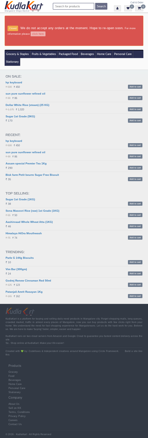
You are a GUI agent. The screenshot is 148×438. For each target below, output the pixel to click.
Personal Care (123, 54)
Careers (13, 420)
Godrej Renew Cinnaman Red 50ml (28, 280)
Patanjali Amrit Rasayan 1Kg (24, 291)
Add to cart (135, 86)
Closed (13, 28)
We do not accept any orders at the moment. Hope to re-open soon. (71, 30)
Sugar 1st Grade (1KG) (20, 199)
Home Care (104, 54)
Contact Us (15, 424)
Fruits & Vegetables (44, 54)
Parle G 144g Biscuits (20, 257)
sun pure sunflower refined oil (25, 93)
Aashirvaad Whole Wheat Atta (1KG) (29, 221)
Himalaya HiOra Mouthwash (24, 233)
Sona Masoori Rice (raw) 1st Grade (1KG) (32, 210)
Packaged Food (68, 54)
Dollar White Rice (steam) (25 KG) (27, 105)
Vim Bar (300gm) (16, 269)
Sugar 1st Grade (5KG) (20, 116)
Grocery (13, 371)
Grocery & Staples (17, 54)
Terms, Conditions (19, 412)
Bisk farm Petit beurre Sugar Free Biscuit (32, 174)
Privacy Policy (17, 416)
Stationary (12, 61)
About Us (13, 403)
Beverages (87, 54)
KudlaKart (24, 6)
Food (11, 376)
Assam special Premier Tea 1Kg (26, 163)
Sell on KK (14, 408)
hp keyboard (14, 82)
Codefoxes (35, 351)
